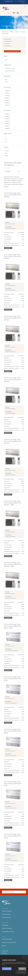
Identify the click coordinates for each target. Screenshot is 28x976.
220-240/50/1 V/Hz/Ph (10, 68)
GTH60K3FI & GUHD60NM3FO (10, 598)
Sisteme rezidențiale (6, 911)
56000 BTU (7, 105)
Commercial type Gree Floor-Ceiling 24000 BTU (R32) (13, 783)
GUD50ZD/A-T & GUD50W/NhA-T (11, 755)
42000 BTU (7, 100)
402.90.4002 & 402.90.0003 (10, 285)
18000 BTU (7, 93)
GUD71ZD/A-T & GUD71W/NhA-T (11, 808)
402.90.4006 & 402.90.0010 (10, 593)
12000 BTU (7, 90)
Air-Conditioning (5, 31)
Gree (6, 59)
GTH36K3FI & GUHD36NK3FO (10, 351)
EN (19, 13)
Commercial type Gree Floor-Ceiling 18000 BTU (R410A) (12, 195)
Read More (22, 968)
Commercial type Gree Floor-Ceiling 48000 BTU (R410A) (13, 441)
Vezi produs (7, 248)
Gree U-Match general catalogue (11, 51)
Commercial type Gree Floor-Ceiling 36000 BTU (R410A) (12, 318)
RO (16, 13)
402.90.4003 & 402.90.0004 (10, 347)
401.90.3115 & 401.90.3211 (10, 698)
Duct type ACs (7, 43)
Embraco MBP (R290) (7, 939)
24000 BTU (7, 95)
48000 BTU (7, 102)
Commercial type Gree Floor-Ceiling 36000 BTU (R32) (12, 836)
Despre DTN (5, 951)
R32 (6, 79)
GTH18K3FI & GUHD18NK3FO (10, 228)
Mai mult (6, 186)
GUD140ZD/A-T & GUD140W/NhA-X (11, 650)
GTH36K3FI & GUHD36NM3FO (10, 536)
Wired (6, 155)
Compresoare (5, 925)
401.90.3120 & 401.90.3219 (10, 646)
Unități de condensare (7, 928)
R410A (6, 82)
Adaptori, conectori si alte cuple (9, 942)
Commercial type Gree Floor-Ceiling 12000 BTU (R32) (12, 678)
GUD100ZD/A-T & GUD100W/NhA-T (11, 860)
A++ (6, 142)
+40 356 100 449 (21, 1)
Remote (7, 150)
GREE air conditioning (14, 31)
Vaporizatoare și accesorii (8, 931)
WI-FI (6, 153)
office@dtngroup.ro (9, 1)
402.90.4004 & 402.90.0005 (10, 408)
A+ (5, 139)
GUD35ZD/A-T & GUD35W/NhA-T (11, 703)
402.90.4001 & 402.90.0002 (10, 223)
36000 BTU (7, 98)
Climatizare (4, 953)
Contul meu (23, 3)
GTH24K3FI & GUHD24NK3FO (10, 290)
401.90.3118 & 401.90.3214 (10, 855)
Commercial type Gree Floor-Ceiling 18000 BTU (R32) (12, 731)
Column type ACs (7, 45)
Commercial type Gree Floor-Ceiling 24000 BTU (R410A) (13, 256)
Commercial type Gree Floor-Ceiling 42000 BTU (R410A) (13, 379)
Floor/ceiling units (7, 39)
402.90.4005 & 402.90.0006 (10, 470)
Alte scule (4, 945)
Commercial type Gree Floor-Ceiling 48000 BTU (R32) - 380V (13, 626)
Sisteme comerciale (6, 917)
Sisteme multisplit (6, 914)
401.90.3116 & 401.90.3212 (10, 751)
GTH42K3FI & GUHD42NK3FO (10, 413)
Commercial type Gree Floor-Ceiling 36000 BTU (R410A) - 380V (12, 503)
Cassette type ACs (8, 41)
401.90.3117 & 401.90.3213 (10, 803)
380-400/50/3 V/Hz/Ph (10, 70)
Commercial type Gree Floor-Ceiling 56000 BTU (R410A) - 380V (12, 564)
